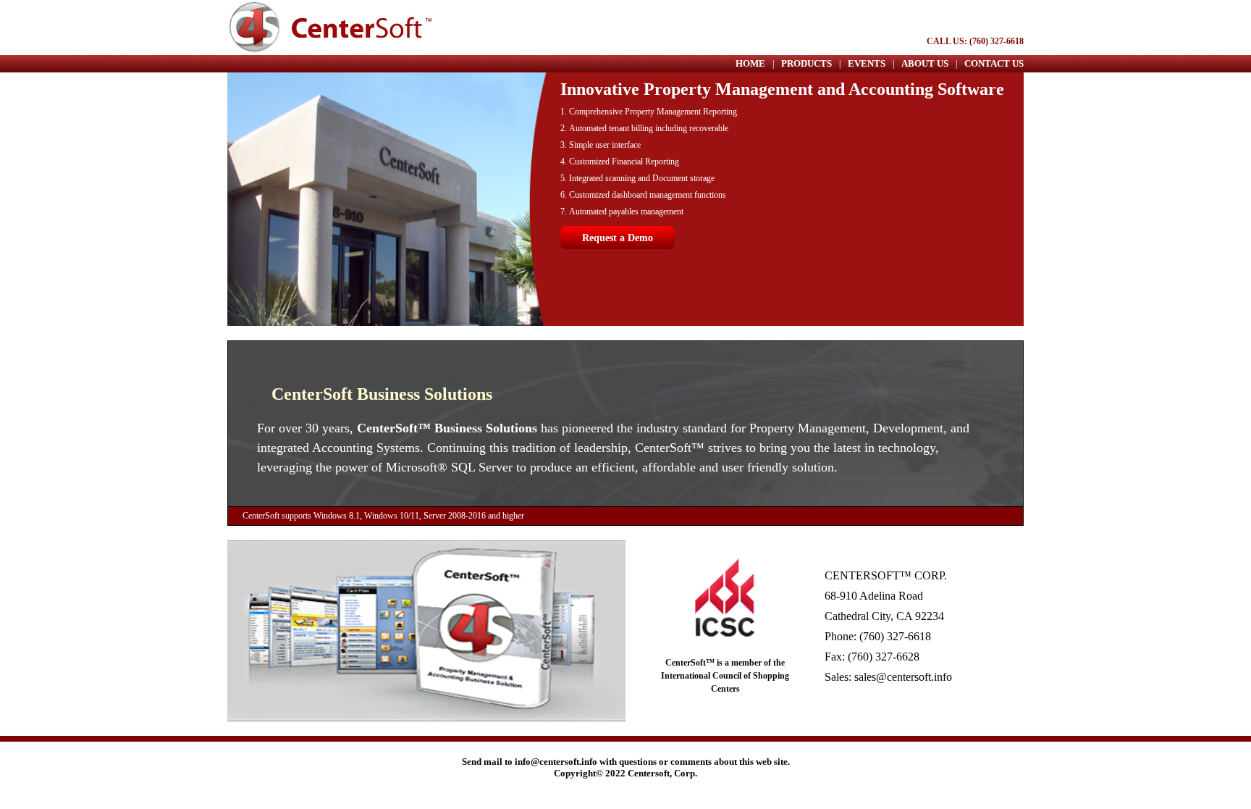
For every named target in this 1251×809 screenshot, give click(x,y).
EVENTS (866, 63)
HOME (750, 63)
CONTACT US (994, 63)
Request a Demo (617, 237)
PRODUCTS (806, 63)
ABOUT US (924, 63)
